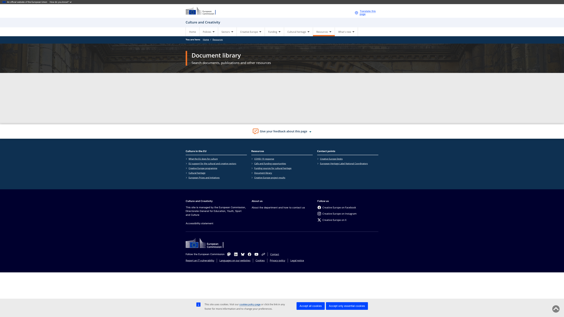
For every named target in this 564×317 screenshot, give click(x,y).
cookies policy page (250, 304)
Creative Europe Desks (331, 158)
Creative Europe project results (269, 177)
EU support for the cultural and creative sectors (212, 163)
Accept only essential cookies (347, 305)
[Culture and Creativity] (202, 11)
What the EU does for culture (203, 158)
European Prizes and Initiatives (204, 177)
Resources (218, 39)
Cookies (260, 260)
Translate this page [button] (368, 13)
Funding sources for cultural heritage (272, 168)
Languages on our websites (234, 260)
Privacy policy (277, 260)
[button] (356, 13)
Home (192, 31)
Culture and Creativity (199, 201)
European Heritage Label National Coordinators (344, 163)
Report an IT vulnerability (200, 260)
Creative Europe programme (203, 168)
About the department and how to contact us (278, 207)
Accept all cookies (310, 305)
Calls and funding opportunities (270, 163)
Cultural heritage (197, 172)
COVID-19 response (264, 158)
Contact (274, 254)
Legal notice (297, 260)
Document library (263, 172)
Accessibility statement (199, 223)
